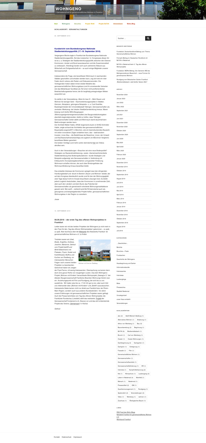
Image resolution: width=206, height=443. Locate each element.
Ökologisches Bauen (138, 401)
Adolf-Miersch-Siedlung (135, 316)
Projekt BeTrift (104, 24)
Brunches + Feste (123, 251)
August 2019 (121, 178)
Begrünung (139, 327)
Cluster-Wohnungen (136, 339)
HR (143, 366)
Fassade (122, 350)
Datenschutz (66, 437)
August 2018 (121, 226)
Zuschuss (122, 401)
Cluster (121, 339)
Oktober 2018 (121, 219)
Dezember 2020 (122, 122)
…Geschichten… (122, 243)
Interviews (120, 275)
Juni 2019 (120, 187)
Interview (122, 370)
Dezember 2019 (122, 162)
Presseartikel (123, 385)
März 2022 (120, 106)
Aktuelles (77, 24)
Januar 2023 (121, 98)
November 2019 (122, 167)
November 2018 (122, 214)
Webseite (82, 231)
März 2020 (120, 150)
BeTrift (121, 331)
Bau (139, 323)
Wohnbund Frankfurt (124, 419)
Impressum (77, 437)
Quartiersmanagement (127, 389)
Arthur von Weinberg (126, 323)
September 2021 (122, 110)
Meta (118, 283)
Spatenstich (123, 393)
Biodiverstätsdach (134, 331)
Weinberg (131, 397)
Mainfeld (140, 377)
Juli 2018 (120, 231)
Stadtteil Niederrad (123, 291)
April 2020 (120, 146)
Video (121, 397)
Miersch (122, 381)
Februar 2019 (121, 202)
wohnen (142, 397)
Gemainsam (75, 303)
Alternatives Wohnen (126, 320)
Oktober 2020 (121, 130)
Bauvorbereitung (124, 327)
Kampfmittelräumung (137, 370)
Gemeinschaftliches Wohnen (129, 354)
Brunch (121, 335)
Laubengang (144, 374)
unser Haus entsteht (123, 299)
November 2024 (122, 94)
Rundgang (143, 389)
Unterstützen (118, 24)
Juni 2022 (120, 102)
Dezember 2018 (122, 211)
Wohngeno (66, 24)
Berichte (119, 247)
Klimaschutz (130, 374)
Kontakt (57, 437)
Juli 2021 (120, 114)
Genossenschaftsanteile (127, 362)
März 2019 (120, 199)
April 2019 (120, 194)
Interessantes (121, 271)
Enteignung (135, 347)
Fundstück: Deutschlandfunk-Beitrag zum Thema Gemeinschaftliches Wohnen (133, 52)
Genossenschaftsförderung (128, 366)
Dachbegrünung (124, 343)
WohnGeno (69, 8)
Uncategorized (121, 295)
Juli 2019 (120, 182)
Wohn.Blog (131, 24)
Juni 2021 (120, 118)
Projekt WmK (90, 24)
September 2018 (122, 223)
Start (56, 24)
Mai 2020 (120, 142)
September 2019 (122, 174)
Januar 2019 (121, 206)
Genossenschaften (125, 358)
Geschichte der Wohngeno (126, 259)
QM (134, 385)
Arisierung (141, 320)
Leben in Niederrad (125, 377)
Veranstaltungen (122, 303)
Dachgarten (139, 343)
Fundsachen (121, 255)
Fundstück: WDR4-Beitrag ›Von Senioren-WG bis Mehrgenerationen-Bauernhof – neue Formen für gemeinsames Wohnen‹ (133, 73)
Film (131, 350)
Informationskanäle (123, 267)
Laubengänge (121, 279)
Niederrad (132, 381)
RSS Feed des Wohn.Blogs (126, 412)
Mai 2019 (120, 190)
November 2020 (122, 126)
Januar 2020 (121, 158)
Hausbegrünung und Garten (126, 263)
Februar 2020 (121, 154)
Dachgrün (122, 347)
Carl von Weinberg (135, 335)
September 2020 (122, 134)
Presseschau (121, 287)
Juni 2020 (120, 138)
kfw (120, 374)
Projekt (98, 298)
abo (120, 316)
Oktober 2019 (121, 170)
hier (94, 143)
